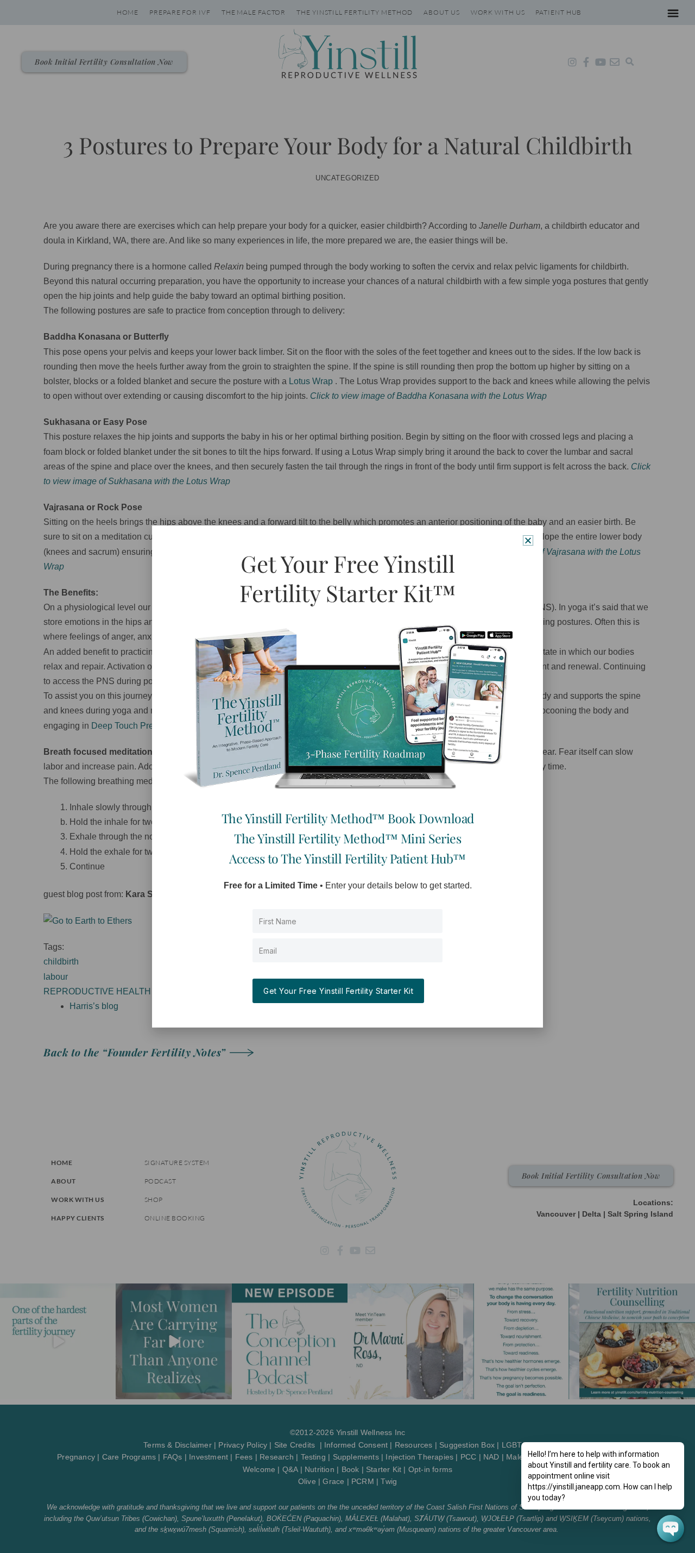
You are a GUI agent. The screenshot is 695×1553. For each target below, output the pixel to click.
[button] (528, 540)
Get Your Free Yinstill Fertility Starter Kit (338, 990)
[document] (347, 776)
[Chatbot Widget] (670, 1528)
